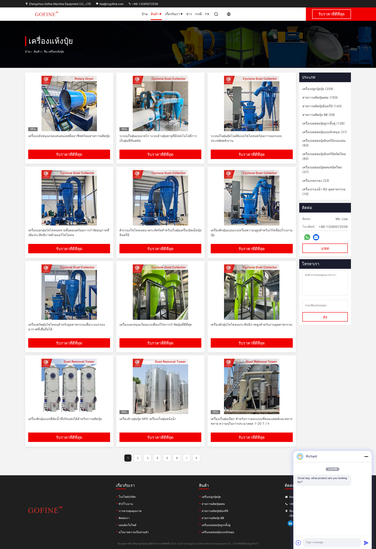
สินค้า (155, 14)
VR (207, 14)
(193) (320, 97)
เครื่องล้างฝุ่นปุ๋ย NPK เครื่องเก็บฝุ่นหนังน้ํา (147, 419)
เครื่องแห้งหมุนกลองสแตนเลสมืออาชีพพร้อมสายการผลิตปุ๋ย (69, 136)
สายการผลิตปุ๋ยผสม (213, 503)
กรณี (198, 14)
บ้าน (145, 14)
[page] (186, 458)
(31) (324, 132)
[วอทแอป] (307, 237)
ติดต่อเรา (124, 518)
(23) (315, 181)
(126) (323, 123)
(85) (324, 156)
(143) (322, 106)
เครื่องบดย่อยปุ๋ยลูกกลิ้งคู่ (216, 525)
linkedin (290, 523)
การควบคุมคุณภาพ (130, 511)
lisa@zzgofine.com (111, 3)
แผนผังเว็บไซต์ (127, 525)
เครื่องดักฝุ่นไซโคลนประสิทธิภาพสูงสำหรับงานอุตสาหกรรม (251, 324)
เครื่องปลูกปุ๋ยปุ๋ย (211, 496)
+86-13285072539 (144, 3)
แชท (325, 248)
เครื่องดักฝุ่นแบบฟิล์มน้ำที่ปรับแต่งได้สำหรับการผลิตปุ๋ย (65, 419)
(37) (322, 169)
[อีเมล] (316, 237)
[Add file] (298, 542)
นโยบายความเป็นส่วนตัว (134, 532)
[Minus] (366, 456)
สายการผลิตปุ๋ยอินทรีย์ (215, 511)
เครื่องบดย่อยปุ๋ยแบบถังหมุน (218, 532)
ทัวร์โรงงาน (126, 503)
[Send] (366, 542)
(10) (324, 191)
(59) (318, 115)
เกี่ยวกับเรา (172, 14)
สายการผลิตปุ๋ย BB (213, 518)
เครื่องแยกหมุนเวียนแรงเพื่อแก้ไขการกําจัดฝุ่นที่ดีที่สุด (155, 324)
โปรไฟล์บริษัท (127, 496)
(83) (323, 143)
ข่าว (189, 14)
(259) (317, 89)
